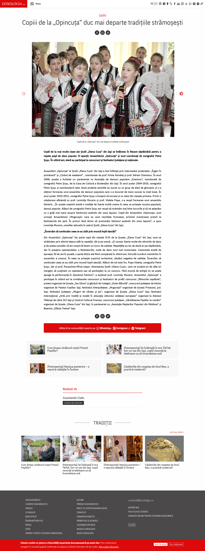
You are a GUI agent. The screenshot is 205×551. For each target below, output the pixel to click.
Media (28, 525)
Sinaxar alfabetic (86, 516)
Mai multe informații (109, 546)
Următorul (181, 93)
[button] (35, 3)
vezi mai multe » (177, 432)
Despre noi (133, 507)
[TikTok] (186, 3)
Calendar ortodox (86, 525)
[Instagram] (182, 3)
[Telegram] (198, 3)
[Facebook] (174, 3)
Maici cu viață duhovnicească (92, 508)
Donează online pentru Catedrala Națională (150, 516)
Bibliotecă (30, 516)
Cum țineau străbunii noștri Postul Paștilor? (67, 349)
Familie (29, 508)
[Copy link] (108, 32)
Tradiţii (102, 15)
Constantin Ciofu (73, 398)
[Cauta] (171, 3)
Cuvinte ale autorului (73, 402)
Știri (27, 529)
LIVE (155, 3)
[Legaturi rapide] (201, 3)
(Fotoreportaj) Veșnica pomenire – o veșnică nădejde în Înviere (68, 368)
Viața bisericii (32, 500)
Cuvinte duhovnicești (36, 504)
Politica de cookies (138, 512)
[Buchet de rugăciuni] (167, 3)
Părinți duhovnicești (88, 504)
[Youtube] (178, 3)
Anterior (23, 93)
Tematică (81, 512)
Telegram (140, 328)
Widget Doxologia (86, 529)
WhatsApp (105, 328)
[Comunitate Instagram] (194, 3)
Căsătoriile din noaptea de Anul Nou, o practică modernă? (146, 368)
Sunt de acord (161, 544)
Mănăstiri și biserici (87, 521)
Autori (80, 500)
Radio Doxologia (85, 533)
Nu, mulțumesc (176, 544)
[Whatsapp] (102, 32)
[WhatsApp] (190, 3)
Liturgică (30, 512)
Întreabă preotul (34, 521)
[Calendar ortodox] (160, 3)
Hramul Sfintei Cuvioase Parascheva (43, 533)
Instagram (122, 328)
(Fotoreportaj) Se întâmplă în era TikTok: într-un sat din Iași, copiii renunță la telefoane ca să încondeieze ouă (147, 350)
